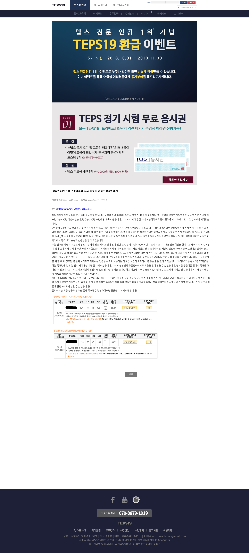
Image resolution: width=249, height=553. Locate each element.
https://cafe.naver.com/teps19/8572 (74, 208)
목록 (131, 374)
